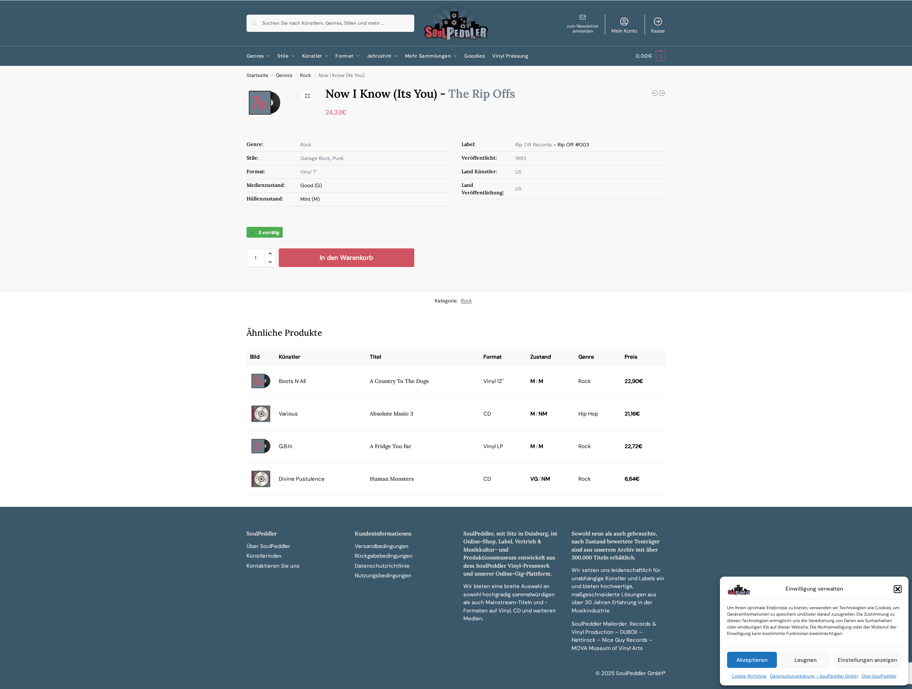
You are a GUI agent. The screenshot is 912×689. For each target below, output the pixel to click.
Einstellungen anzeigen (867, 660)
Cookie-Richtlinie (749, 676)
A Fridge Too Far (390, 446)
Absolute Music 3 (391, 413)
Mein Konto (624, 31)
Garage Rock (315, 158)
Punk (338, 158)
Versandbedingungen (382, 546)
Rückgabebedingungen (383, 555)
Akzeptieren (752, 660)
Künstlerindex (264, 555)
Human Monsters (392, 478)
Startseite (257, 75)
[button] (897, 589)
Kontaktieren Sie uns (273, 565)
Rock (305, 75)
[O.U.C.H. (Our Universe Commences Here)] (661, 93)
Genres (284, 75)
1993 (520, 158)
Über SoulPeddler (879, 676)
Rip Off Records (533, 144)
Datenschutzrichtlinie (382, 565)
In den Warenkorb (346, 257)
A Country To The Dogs (399, 381)
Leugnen (805, 660)
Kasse (658, 31)
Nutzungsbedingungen (383, 575)
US (518, 172)
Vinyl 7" (308, 172)
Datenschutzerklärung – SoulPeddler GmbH (814, 676)
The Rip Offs (481, 93)
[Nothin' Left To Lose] (654, 93)
